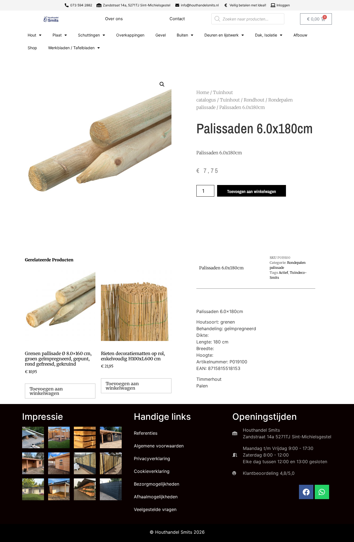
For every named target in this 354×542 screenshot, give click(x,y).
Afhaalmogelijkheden (156, 496)
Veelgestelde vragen (155, 509)
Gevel (160, 35)
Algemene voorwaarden (159, 446)
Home (202, 92)
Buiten (182, 35)
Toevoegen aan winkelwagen (251, 191)
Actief (283, 272)
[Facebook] (306, 492)
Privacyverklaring (152, 458)
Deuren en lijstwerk (221, 35)
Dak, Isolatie (266, 35)
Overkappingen (130, 35)
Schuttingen (89, 35)
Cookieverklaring (152, 471)
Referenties (145, 433)
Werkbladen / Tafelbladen (71, 47)
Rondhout (254, 100)
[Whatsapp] (322, 492)
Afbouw (300, 35)
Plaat (57, 35)
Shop (32, 47)
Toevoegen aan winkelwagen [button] (46, 391)
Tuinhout (230, 100)
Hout (32, 35)
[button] (162, 84)
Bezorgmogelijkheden (156, 484)
